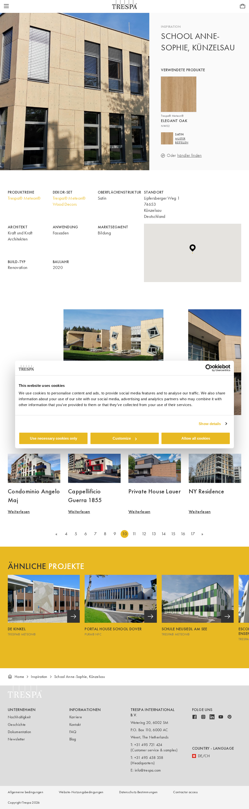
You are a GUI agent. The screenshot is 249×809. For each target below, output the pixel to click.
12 (144, 533)
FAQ (73, 731)
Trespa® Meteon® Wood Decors (69, 201)
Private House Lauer (154, 491)
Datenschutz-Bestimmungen (138, 792)
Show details (210, 424)
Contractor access (185, 792)
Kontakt (75, 724)
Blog (72, 739)
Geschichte (17, 724)
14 (163, 533)
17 (192, 533)
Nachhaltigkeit (19, 717)
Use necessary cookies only (53, 438)
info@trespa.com (148, 770)
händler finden (189, 155)
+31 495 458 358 (148, 757)
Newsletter (16, 739)
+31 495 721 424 (148, 744)
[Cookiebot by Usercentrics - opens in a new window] (209, 368)
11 (134, 533)
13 (153, 533)
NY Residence (206, 491)
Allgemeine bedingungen (25, 792)
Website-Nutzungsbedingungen (81, 792)
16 (183, 533)
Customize (122, 438)
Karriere (75, 717)
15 (173, 533)
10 (124, 533)
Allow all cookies (195, 438)
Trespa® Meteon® (24, 198)
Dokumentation (19, 731)
